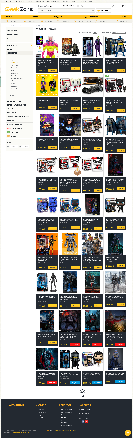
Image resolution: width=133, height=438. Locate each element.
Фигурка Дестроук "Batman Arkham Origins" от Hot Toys (46, 335)
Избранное (104, 10)
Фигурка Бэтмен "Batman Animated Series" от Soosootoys (91, 220)
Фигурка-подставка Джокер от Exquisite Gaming (46, 99)
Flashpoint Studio (111, 261)
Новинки (9, 17)
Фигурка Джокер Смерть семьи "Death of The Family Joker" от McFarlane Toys (91, 62)
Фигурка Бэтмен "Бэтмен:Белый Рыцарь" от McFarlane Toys (69, 374)
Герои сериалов (14, 101)
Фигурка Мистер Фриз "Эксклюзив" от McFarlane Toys (46, 62)
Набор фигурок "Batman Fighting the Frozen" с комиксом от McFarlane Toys (92, 259)
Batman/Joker (15, 62)
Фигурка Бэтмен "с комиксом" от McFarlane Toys (70, 61)
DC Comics (32, 25)
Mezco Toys (63, 143)
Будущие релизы (91, 17)
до (20, 146)
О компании (16, 405)
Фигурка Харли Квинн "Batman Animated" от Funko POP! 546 (47, 180)
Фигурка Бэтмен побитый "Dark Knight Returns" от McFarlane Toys (114, 62)
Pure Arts (40, 143)
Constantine (14, 67)
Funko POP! (63, 104)
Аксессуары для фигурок (18, 117)
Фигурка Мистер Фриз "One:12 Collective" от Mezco (115, 297)
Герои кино (12, 45)
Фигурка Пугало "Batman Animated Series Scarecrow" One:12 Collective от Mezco (114, 336)
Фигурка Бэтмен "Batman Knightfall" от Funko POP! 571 (69, 220)
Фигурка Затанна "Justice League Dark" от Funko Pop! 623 (91, 374)
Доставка (21, 1)
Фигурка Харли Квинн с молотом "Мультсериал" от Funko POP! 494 (69, 100)
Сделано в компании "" (21, 433)
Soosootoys (86, 224)
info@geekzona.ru (84, 6)
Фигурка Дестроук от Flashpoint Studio (112, 258)
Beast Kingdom (87, 340)
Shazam (13, 83)
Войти (125, 6)
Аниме (10, 109)
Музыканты (12, 113)
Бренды (124, 17)
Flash (12, 70)
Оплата (30, 1)
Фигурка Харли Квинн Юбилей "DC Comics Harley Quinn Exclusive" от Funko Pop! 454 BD (68, 181)
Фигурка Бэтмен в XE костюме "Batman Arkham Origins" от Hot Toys (68, 297)
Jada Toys (85, 104)
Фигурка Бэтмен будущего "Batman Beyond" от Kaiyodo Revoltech (47, 374)
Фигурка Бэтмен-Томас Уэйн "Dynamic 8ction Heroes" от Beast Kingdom (92, 336)
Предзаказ (74, 344)
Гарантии (41, 1)
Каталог (15, 25)
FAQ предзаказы (53, 1)
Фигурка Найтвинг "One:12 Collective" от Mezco (69, 140)
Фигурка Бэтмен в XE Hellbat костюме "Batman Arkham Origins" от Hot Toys (115, 180)
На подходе (58, 17)
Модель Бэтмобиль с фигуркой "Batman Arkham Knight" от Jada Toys (91, 100)
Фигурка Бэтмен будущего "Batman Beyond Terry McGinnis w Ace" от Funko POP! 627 (114, 101)
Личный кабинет (66, 412)
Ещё (82, 396)
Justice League (15, 75)
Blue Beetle (14, 65)
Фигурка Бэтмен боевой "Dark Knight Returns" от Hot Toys (115, 374)
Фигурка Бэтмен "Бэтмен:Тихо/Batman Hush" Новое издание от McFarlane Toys (115, 141)
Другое (11, 95)
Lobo (12, 81)
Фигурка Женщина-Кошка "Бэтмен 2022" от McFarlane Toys (46, 297)
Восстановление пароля (69, 415)
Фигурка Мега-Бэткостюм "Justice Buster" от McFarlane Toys (69, 259)
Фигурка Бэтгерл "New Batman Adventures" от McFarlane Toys (45, 259)
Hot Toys (108, 184)
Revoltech (40, 378)
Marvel (11, 93)
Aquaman (13, 60)
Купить (52, 70)
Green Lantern (15, 73)
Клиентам (65, 405)
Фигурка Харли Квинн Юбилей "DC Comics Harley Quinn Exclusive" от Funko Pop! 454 (91, 181)
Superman (14, 86)
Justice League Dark (17, 78)
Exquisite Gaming (43, 103)
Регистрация (117, 6)
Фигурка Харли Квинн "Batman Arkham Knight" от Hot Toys (91, 297)
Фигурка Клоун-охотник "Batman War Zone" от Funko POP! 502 (92, 140)
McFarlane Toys (42, 66)
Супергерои (23, 25)
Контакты (10, 1)
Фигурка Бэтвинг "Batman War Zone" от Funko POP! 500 (115, 220)
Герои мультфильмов (16, 105)
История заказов (66, 410)
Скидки (35, 17)
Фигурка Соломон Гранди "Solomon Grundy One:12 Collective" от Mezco (68, 336)
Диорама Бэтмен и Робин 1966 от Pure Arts (46, 140)
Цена (9, 142)
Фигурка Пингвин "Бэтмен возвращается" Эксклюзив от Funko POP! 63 (47, 220)
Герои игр (11, 49)
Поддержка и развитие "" (65, 430)
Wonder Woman (15, 88)
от (8, 146)
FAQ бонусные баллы (70, 1)
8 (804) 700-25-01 (69, 6)
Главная (8, 25)
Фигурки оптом (87, 1)
